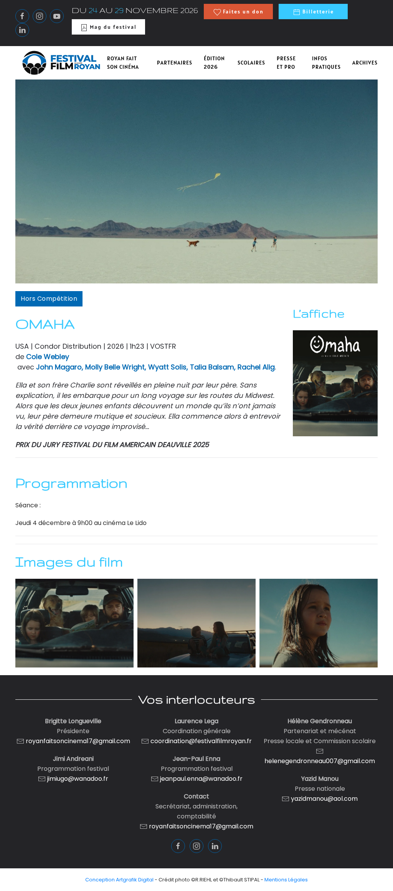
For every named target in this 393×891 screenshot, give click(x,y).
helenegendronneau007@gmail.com (319, 761)
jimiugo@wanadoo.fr (77, 778)
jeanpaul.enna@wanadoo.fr (201, 778)
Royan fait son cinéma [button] (123, 63)
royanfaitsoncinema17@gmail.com (78, 741)
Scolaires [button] (251, 62)
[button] (74, 623)
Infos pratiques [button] (326, 63)
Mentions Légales (286, 879)
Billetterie (317, 11)
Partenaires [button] (174, 62)
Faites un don (242, 11)
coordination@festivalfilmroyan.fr (201, 741)
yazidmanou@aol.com (324, 798)
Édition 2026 (214, 63)
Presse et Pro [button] (286, 63)
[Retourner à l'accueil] (61, 62)
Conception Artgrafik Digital (119, 879)
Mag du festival (112, 26)
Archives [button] (365, 62)
